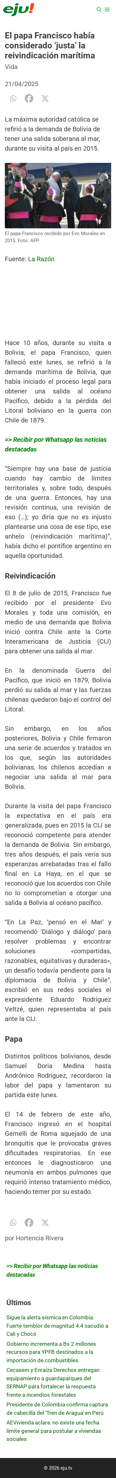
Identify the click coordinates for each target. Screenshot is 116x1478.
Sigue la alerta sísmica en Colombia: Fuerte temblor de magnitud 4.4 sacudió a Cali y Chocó (57, 1325)
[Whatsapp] (12, 98)
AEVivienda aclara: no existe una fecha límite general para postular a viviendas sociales (53, 1430)
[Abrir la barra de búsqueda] (99, 9)
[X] (45, 98)
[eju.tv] (18, 9)
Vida (11, 67)
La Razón (42, 259)
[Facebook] (29, 98)
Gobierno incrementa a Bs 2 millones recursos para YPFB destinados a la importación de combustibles (51, 1352)
